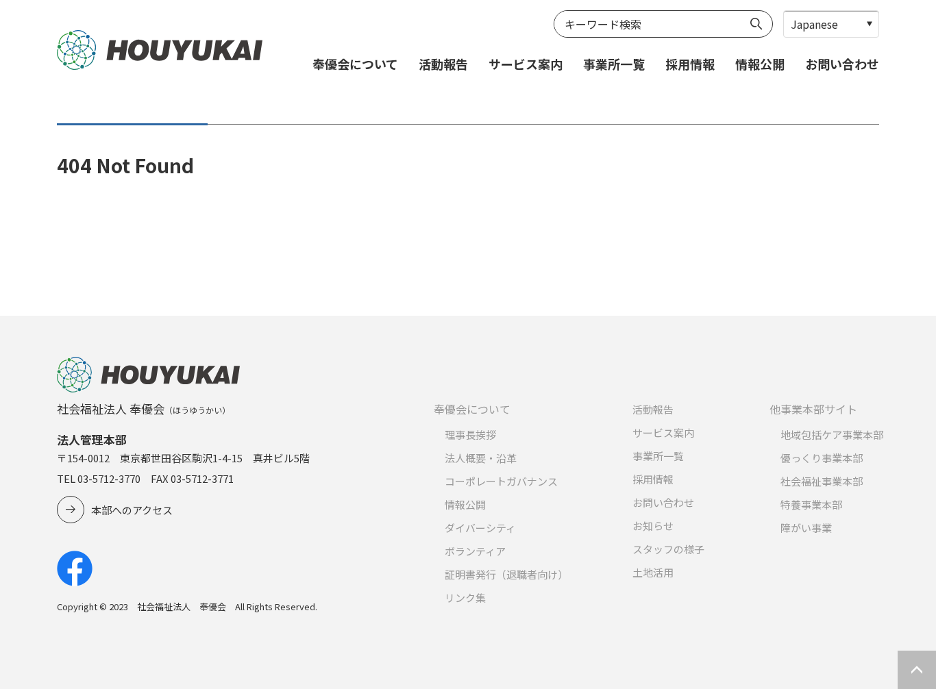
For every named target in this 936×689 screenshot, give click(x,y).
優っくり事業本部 (821, 458)
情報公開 (760, 64)
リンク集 (465, 597)
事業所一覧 (614, 64)
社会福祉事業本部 (821, 481)
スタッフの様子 (668, 549)
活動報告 (443, 64)
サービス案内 (526, 64)
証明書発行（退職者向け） (506, 574)
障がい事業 (806, 528)
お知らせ (653, 525)
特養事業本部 (811, 504)
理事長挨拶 (470, 434)
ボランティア (475, 551)
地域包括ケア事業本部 (831, 434)
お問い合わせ (842, 64)
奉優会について (355, 64)
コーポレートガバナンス (501, 481)
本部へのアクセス (132, 510)
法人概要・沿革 (481, 458)
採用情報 (690, 64)
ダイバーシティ (480, 528)
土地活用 (653, 572)
